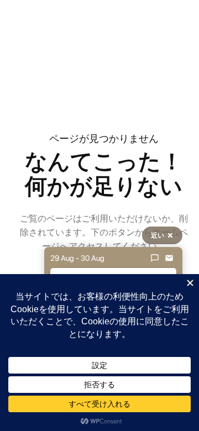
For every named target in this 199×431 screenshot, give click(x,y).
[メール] (169, 258)
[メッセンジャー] (155, 258)
